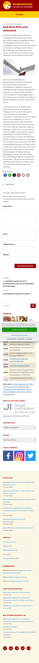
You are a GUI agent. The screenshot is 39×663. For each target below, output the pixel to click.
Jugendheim (21, 389)
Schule (15, 387)
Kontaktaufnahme (9, 542)
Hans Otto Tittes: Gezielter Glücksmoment (18, 528)
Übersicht (6, 416)
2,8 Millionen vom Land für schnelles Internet (17, 606)
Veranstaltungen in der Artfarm (14, 392)
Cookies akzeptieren (19, 330)
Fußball (28, 389)
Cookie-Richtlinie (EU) (10, 558)
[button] (5, 175)
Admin (19, 24)
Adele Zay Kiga (23, 387)
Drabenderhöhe (23, 4)
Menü (20, 14)
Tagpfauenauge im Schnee (17, 577)
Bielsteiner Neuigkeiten (14, 615)
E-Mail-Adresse (9, 244)
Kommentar (8, 206)
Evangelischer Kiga (9, 389)
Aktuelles (10, 184)
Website (6, 255)
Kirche (9, 387)
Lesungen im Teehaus (10, 627)
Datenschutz (21, 339)
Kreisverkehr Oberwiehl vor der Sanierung (16, 592)
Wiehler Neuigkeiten (12, 589)
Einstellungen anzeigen (19, 335)
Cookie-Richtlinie (12, 339)
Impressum (29, 339)
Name (5, 234)
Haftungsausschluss (10, 550)
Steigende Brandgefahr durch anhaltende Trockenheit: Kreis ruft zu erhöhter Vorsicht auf (18, 510)
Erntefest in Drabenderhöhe (20, 365)
